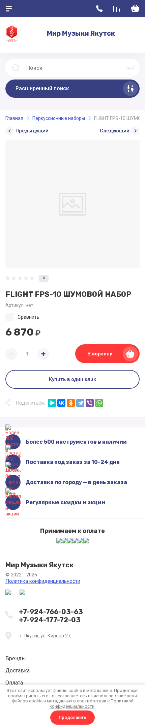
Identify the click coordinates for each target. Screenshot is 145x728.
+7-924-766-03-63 (51, 612)
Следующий (114, 130)
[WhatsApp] (99, 403)
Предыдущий (32, 130)
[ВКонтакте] (61, 403)
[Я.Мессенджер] (52, 403)
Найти (130, 67)
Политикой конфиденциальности (92, 703)
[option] (72, 204)
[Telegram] (80, 403)
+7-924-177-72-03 (50, 620)
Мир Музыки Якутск (81, 33)
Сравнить (28, 317)
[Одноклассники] (71, 403)
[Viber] (90, 403)
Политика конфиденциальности (42, 581)
